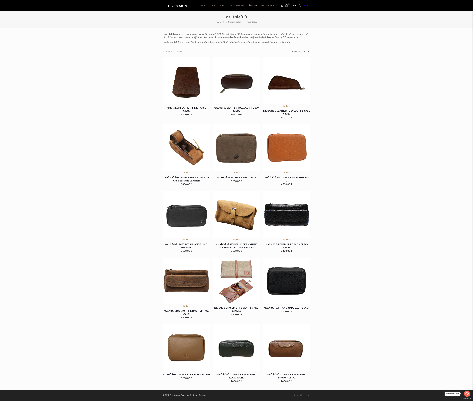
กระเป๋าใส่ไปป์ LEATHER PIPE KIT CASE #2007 (186, 109)
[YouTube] (298, 395)
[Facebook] (294, 395)
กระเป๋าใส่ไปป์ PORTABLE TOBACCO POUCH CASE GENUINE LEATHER (186, 179)
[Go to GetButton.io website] (467, 398)
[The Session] (176, 5)
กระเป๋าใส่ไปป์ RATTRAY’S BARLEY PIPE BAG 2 (286, 179)
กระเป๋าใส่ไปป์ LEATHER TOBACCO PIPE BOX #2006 (236, 109)
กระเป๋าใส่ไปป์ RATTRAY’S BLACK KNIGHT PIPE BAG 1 (186, 245)
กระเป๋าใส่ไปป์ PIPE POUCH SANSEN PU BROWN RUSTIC (286, 376)
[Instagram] (301, 395)
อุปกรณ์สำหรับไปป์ (234, 21)
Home (218, 21)
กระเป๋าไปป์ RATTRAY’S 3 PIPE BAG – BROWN (186, 374)
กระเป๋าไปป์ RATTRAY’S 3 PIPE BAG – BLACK (286, 308)
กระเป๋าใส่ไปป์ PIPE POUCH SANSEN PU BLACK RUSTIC (236, 376)
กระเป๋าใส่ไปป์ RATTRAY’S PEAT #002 (236, 177)
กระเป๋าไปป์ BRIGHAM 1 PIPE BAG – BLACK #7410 (286, 245)
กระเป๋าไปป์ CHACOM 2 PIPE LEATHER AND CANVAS (236, 309)
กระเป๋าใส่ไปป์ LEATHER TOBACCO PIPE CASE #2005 (286, 112)
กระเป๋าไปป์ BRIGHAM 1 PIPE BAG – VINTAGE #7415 (186, 312)
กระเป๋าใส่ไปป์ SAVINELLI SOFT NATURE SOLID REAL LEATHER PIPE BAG (236, 245)
